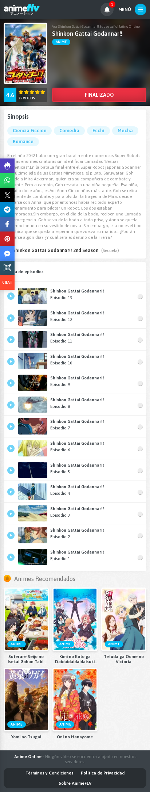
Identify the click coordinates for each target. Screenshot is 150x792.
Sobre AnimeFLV (75, 783)
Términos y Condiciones (49, 773)
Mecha (125, 130)
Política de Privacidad (103, 773)
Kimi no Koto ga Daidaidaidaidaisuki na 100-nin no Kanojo (75, 659)
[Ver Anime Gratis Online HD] (22, 9)
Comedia (69, 130)
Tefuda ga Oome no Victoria (124, 659)
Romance (23, 141)
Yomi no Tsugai (26, 736)
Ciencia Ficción (29, 130)
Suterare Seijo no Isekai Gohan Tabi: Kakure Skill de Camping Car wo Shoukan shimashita (26, 659)
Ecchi (98, 130)
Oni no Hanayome (75, 736)
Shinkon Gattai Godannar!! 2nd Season (55, 250)
